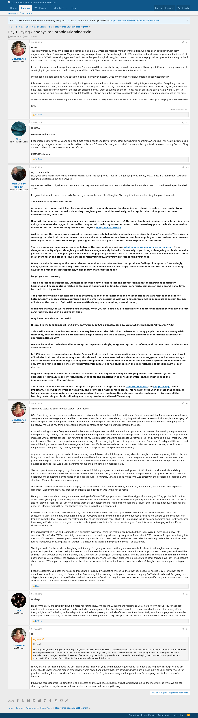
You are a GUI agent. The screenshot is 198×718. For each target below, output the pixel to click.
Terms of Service (148, 715)
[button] (49, 8)
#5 (187, 594)
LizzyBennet (15, 36)
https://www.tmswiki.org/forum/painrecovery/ (135, 20)
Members (59, 7)
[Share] (183, 42)
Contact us (134, 715)
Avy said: (37, 639)
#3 (187, 167)
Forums (25, 7)
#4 (187, 403)
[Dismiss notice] (187, 20)
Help (73, 7)
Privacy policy (164, 715)
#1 (187, 42)
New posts (12, 13)
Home (13, 7)
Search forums (26, 13)
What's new (40, 7)
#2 (187, 122)
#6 (187, 629)
